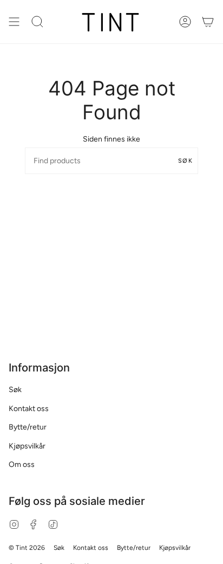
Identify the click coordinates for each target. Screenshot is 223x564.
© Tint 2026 (27, 548)
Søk (185, 160)
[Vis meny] (14, 21)
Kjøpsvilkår (27, 446)
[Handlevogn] (207, 21)
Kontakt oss (29, 408)
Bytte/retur (28, 427)
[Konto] (185, 21)
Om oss (22, 464)
